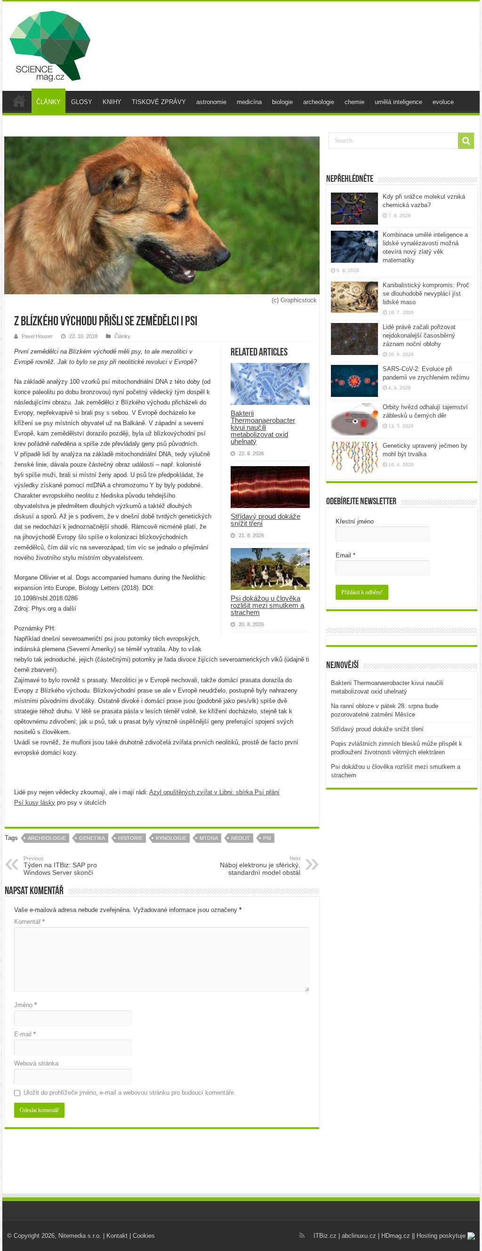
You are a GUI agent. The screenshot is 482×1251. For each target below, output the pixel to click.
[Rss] (301, 1235)
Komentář (29, 921)
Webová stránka (36, 1063)
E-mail (25, 1034)
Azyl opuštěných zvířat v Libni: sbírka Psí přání (214, 792)
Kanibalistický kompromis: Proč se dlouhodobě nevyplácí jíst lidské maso (426, 294)
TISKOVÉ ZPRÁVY (159, 101)
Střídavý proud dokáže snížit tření (265, 519)
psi (267, 838)
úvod (19, 101)
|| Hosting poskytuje (439, 1235)
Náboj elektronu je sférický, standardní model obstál (260, 866)
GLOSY (81, 101)
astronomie (211, 101)
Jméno (25, 1005)
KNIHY (112, 101)
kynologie (171, 838)
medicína (249, 101)
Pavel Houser (37, 336)
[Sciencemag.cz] (49, 44)
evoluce (443, 101)
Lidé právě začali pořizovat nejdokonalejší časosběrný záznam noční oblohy (419, 335)
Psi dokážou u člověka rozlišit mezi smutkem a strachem (267, 605)
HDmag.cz (395, 1235)
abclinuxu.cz (359, 1235)
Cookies (144, 1235)
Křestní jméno (355, 521)
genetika (92, 838)
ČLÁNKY (48, 101)
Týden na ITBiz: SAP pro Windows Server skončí (60, 866)
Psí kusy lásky (34, 802)
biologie (282, 101)
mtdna (209, 838)
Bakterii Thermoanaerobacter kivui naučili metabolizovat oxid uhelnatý (263, 427)
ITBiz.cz (325, 1235)
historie (130, 838)
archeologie (318, 101)
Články (122, 336)
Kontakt (117, 1235)
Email (345, 555)
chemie (354, 101)
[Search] (466, 141)
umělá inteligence (398, 101)
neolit (240, 838)
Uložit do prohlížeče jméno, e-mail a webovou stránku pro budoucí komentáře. (130, 1092)
